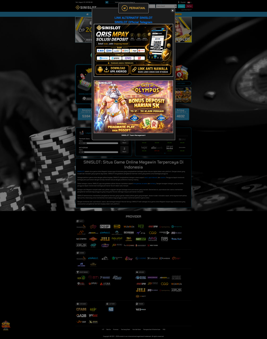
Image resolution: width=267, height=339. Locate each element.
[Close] (172, 10)
